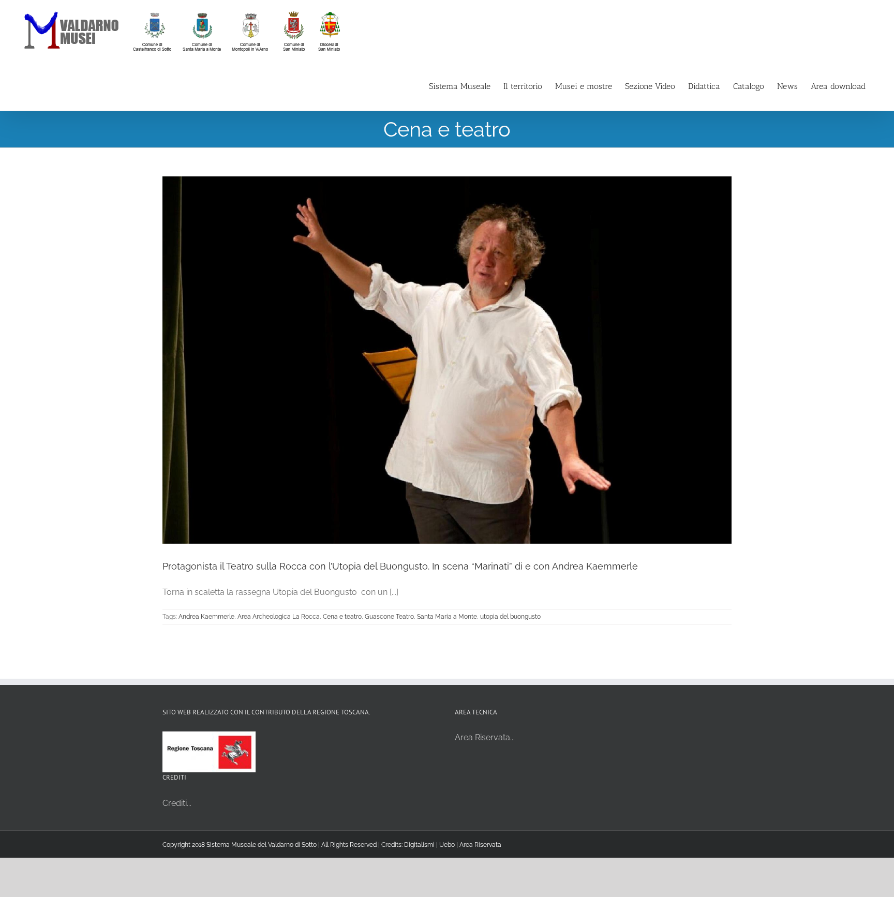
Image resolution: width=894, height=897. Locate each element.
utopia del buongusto (510, 616)
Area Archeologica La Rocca (278, 616)
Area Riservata (480, 844)
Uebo (447, 844)
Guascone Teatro (389, 616)
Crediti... (176, 803)
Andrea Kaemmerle (206, 616)
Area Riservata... (485, 737)
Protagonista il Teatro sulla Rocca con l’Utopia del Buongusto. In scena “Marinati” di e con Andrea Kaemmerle (400, 566)
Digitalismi (419, 844)
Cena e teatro (342, 616)
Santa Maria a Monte (447, 616)
